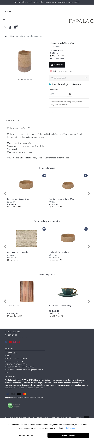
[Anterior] (5, 193)
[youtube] (10, 342)
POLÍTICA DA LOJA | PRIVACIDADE (20, 366)
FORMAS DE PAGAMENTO (17, 358)
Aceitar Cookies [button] (68, 435)
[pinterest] (18, 342)
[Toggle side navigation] (4, 19)
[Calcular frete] (70, 94)
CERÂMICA (14, 36)
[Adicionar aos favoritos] (10, 175)
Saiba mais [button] (70, 428)
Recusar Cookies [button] (26, 435)
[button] (10, 27)
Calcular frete (53, 89)
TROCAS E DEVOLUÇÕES (16, 364)
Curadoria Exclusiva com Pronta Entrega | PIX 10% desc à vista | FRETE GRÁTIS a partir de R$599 (47, 2)
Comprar (27, 211)
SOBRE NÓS (11, 353)
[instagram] (14, 342)
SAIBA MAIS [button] (9, 348)
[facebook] (6, 342)
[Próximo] (89, 193)
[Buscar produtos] (4, 27)
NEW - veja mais (47, 274)
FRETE (8, 355)
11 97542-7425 (12, 335)
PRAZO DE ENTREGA (14, 361)
